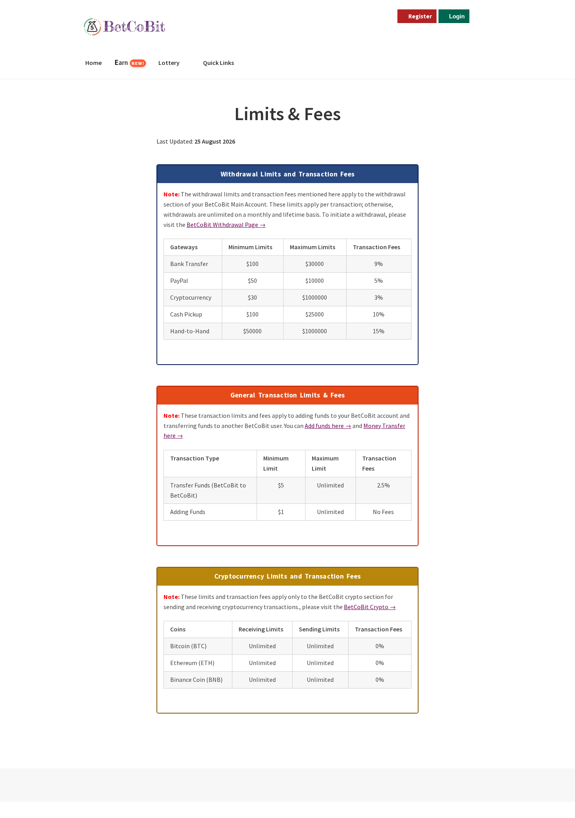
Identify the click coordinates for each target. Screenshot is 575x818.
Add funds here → (328, 426)
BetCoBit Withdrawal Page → (226, 224)
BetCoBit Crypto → (370, 607)
